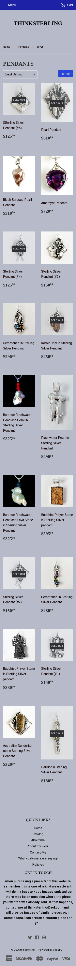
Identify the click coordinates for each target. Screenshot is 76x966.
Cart (69, 5)
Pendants (23, 46)
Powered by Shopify (50, 949)
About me (38, 840)
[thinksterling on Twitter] (30, 938)
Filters (65, 73)
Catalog (38, 834)
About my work (38, 846)
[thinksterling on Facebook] (37, 938)
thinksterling (38, 23)
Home (6, 46)
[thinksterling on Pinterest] (44, 938)
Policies (38, 864)
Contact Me (38, 852)
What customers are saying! (38, 858)
